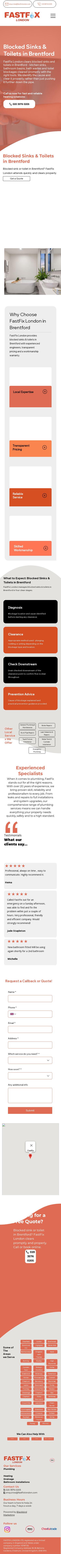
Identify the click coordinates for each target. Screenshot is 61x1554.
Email (11, 1023)
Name (12, 991)
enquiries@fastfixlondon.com (21, 1492)
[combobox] (30, 1060)
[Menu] (53, 16)
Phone (12, 1007)
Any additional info (18, 1084)
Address (13, 1038)
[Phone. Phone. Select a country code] (13, 1014)
